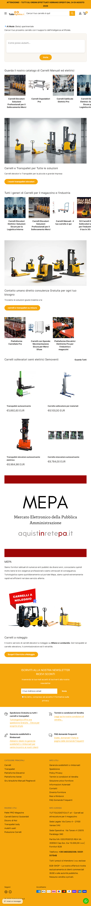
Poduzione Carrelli (12, 832)
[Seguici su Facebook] (6, 891)
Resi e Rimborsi (56, 796)
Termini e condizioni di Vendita (63, 777)
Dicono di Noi (10, 820)
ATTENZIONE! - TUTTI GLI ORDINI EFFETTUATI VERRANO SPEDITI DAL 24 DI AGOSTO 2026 (45, 4)
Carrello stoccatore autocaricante (63, 457)
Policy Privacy (55, 773)
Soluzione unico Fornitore (61, 781)
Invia (64, 691)
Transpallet (9, 769)
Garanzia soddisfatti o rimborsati (64, 765)
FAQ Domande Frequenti (60, 800)
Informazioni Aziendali (59, 784)
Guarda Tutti (81, 360)
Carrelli (7, 765)
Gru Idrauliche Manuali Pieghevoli (19, 781)
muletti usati (10, 828)
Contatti (53, 788)
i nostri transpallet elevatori (21, 181)
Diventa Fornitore (57, 792)
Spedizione (54, 769)
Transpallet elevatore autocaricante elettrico (23, 458)
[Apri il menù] (5, 13)
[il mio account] (80, 13)
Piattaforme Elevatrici (14, 773)
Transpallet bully (12, 824)
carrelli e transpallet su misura (22, 308)
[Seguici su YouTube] (10, 891)
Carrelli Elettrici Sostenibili (16, 816)
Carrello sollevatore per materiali (63, 406)
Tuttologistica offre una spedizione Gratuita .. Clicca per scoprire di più (25, 723)
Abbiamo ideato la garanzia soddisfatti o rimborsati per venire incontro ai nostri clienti (24, 744)
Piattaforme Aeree (13, 777)
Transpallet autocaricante (19, 406)
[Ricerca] (72, 13)
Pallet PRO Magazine (14, 812)
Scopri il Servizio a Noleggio (21, 654)
